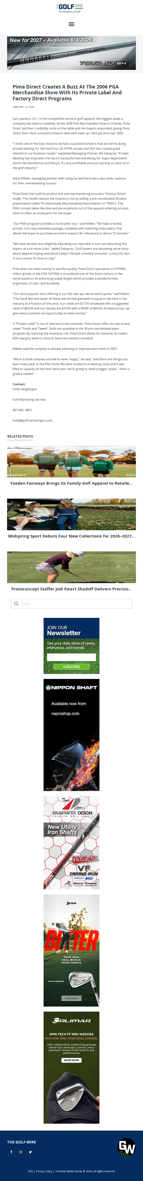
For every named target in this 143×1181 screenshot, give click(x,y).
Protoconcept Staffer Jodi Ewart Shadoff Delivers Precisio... (71, 589)
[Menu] (71, 24)
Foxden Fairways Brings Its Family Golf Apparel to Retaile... (71, 483)
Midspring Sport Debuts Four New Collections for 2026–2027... (71, 536)
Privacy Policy (44, 1171)
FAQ (30, 1171)
